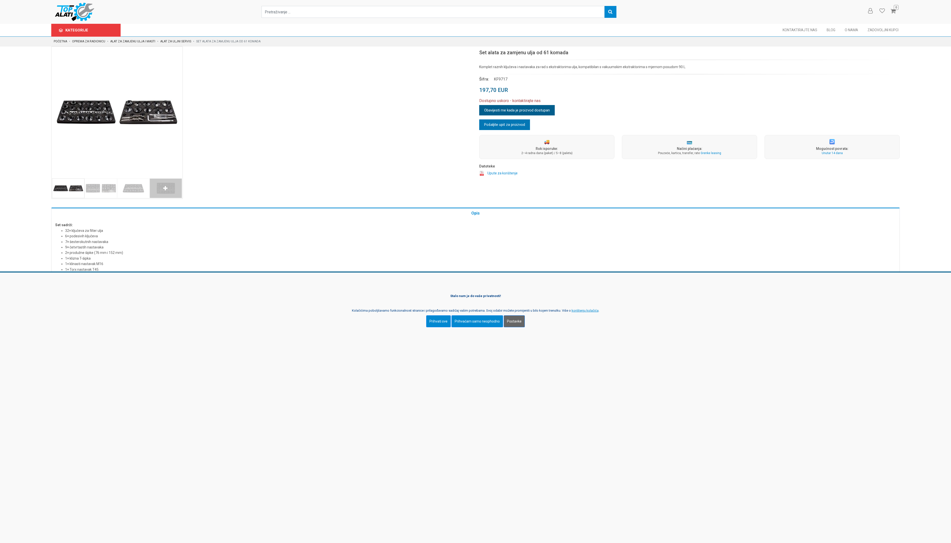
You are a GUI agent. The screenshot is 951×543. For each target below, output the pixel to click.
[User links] (870, 11)
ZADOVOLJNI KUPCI (883, 30)
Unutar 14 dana (832, 153)
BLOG (831, 30)
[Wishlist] (882, 11)
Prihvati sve (438, 321)
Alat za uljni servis (175, 41)
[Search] (610, 12)
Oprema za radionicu (88, 41)
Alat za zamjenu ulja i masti (132, 41)
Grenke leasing (711, 153)
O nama (851, 30)
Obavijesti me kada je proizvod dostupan (517, 110)
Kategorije (77, 30)
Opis (475, 213)
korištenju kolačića (585, 310)
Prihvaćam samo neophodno (477, 321)
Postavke (514, 321)
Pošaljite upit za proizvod (504, 124)
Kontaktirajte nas (800, 30)
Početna (60, 41)
